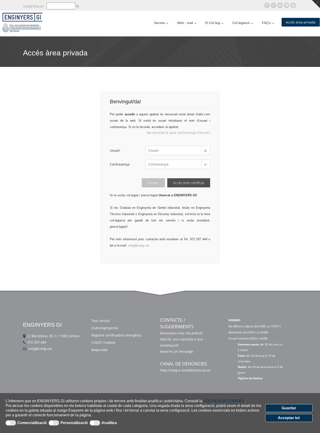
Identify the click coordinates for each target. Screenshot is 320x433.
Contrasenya (120, 164)
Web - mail (185, 23)
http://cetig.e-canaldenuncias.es (185, 370)
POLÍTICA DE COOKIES (224, 401)
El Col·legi (212, 23)
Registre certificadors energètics (116, 335)
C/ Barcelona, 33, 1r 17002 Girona (53, 336)
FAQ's (266, 23)
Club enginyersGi (104, 328)
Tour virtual (100, 320)
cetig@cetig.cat (33, 6)
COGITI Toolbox (103, 342)
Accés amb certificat (188, 182)
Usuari (115, 150)
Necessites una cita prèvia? (181, 333)
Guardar (289, 408)
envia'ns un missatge (177, 351)
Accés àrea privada (301, 22)
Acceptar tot (289, 418)
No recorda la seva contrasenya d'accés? (178, 132)
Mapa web (99, 350)
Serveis (159, 23)
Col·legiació (241, 23)
